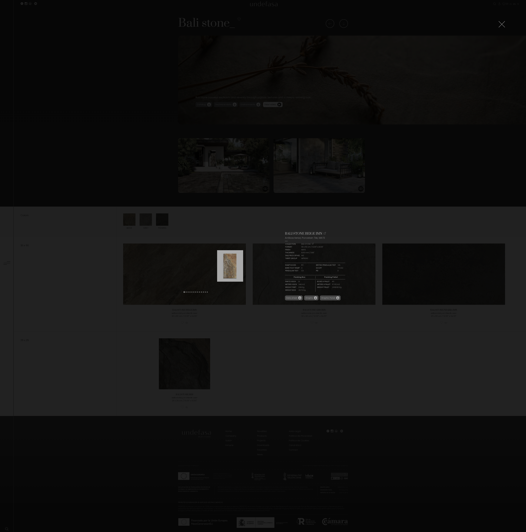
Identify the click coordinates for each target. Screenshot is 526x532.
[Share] (325, 233)
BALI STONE (306, 244)
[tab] (184, 292)
